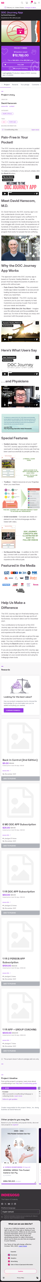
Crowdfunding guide (29, 1083)
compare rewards (13, 710)
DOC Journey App (12, 12)
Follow (20, 65)
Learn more (18, 1096)
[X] (6, 1204)
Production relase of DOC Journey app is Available (19, 74)
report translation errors (17, 1218)
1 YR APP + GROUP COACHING (19, 1029)
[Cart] (26, 2)
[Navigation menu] (39, 3)
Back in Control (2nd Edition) (20, 760)
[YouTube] (9, 1204)
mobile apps (12, 122)
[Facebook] (2, 1204)
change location (30, 7)
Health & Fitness (7, 113)
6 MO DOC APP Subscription (19, 824)
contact (11, 106)
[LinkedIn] (15, 1204)
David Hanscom (9, 15)
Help (17, 1083)
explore (15, 1125)
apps (4, 122)
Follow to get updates (10, 1099)
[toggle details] (36, 1183)
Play (20, 30)
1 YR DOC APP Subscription (19, 891)
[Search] (22, 3)
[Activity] (31, 3)
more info (4, 106)
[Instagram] (12, 1204)
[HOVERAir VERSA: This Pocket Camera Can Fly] (18, 1145)
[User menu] (35, 2)
